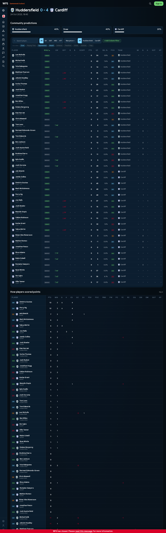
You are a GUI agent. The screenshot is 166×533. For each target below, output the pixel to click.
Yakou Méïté (20, 229)
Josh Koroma (20, 165)
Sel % (105, 50)
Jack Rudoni (20, 89)
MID (55, 41)
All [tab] (80, 41)
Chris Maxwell (20, 119)
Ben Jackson (20, 142)
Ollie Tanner (20, 281)
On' (56, 50)
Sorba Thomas (21, 84)
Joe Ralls (18, 200)
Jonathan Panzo (21, 247)
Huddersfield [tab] (88, 41)
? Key (91, 45)
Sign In (159, 3)
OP (97, 50)
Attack (51, 45)
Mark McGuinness (22, 188)
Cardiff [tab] (97, 41)
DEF (50, 41)
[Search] (150, 3)
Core (22, 45)
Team (120, 50)
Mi (138, 50)
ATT (60, 41)
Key (161, 292)
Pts (90, 50)
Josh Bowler (20, 206)
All (41, 41)
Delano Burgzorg (22, 107)
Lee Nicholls (20, 55)
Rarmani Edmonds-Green (25, 130)
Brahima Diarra (21, 153)
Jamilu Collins (20, 177)
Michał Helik (20, 60)
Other (76, 45)
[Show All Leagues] (3, 10)
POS (113, 50)
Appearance (42, 45)
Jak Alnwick (19, 171)
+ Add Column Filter (111, 41)
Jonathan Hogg (21, 95)
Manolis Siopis (21, 212)
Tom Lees (19, 124)
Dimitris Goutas (21, 183)
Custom (83, 45)
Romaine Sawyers (22, 264)
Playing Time (31, 45)
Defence (59, 45)
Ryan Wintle (20, 270)
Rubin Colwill (20, 258)
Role (47, 50)
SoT (153, 50)
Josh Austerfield (22, 148)
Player (15, 50)
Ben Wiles (19, 101)
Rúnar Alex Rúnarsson (23, 235)
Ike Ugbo (19, 276)
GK (46, 41)
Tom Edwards (20, 136)
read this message (83, 531)
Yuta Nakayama (21, 66)
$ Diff (82, 50)
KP (160, 50)
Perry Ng (19, 194)
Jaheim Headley (21, 78)
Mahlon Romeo (21, 241)
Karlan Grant (20, 223)
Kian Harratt (20, 113)
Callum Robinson (21, 217)
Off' (64, 50)
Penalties (68, 45)
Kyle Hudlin (19, 159)
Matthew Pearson (22, 72)
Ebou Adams (20, 252)
